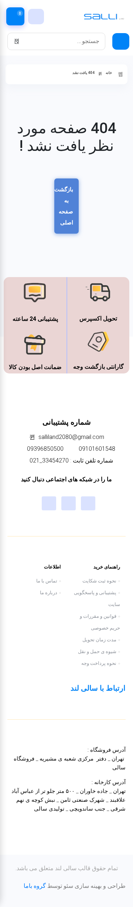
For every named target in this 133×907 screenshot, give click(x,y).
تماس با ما (46, 581)
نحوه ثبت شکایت (99, 581)
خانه (109, 73)
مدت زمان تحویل (99, 639)
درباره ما (48, 592)
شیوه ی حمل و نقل (97, 651)
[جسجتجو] (16, 41)
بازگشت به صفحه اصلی (63, 206)
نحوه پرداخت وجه (98, 663)
